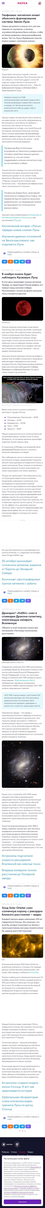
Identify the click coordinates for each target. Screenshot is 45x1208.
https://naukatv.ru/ (35, 1167)
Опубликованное (24, 680)
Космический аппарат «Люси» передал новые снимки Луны (21, 228)
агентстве (34, 972)
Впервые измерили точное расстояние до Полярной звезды (19, 874)
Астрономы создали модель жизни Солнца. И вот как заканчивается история (20, 1087)
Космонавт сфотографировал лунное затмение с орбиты (21, 581)
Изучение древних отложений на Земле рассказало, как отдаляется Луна (21, 240)
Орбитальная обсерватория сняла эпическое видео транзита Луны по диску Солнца (20, 1103)
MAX (10, 254)
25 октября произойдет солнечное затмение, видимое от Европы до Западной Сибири (21, 567)
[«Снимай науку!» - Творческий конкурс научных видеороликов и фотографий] (39, 3)
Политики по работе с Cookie (29, 1188)
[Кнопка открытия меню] (3, 3)
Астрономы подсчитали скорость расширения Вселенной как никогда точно (21, 860)
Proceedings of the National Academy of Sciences (21, 216)
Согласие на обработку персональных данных (19, 1192)
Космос (19, 11)
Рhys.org (17, 220)
